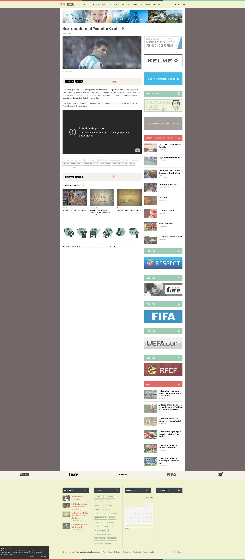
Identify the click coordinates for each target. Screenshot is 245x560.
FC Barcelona (100, 518)
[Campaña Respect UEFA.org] (163, 269)
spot (132, 164)
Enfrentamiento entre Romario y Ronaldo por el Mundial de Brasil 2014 (169, 173)
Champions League (102, 509)
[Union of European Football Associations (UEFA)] (163, 349)
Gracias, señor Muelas (166, 223)
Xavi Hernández (70, 168)
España (114, 514)
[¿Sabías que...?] (121, 238)
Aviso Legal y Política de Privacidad (117, 552)
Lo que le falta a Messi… (167, 210)
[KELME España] (163, 67)
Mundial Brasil (101, 530)
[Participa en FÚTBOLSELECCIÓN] (163, 111)
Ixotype (72, 552)
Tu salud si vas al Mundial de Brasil (170, 236)
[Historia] (108, 238)
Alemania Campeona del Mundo (129, 210)
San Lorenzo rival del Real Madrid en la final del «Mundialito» (79, 515)
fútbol (112, 518)
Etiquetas (170, 138)
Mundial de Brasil (90, 164)
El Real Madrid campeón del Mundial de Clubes (79, 505)
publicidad (105, 164)
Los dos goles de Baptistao (168, 184)
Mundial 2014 (110, 526)
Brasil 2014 (91, 160)
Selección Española (103, 543)
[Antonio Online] (69, 238)
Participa (156, 4)
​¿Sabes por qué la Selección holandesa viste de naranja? (168, 446)
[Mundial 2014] (134, 238)
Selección (112, 539)
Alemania (99, 497)
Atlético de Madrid (103, 501)
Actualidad (115, 4)
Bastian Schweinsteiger (74, 160)
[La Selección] (82, 238)
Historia (125, 4)
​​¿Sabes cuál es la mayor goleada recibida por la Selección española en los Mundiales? (170, 393)
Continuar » (44, 556)
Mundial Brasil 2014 (72, 164)
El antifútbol (163, 197)
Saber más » (33, 556)
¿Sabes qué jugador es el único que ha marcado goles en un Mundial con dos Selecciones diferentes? (170, 407)
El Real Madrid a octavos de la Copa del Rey (79, 525)
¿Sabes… (135, 4)
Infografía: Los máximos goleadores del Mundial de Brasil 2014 (100, 212)
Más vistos (149, 138)
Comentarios (160, 138)
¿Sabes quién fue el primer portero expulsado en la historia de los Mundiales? (170, 433)
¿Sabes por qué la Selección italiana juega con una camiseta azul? (169, 460)
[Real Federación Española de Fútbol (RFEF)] (163, 376)
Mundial (67, 33)
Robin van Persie (120, 164)
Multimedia (145, 4)
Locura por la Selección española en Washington (170, 145)
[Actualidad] (95, 238)
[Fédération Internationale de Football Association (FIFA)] (163, 322)
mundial (134, 160)
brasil (97, 505)
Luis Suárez (115, 160)
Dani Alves (102, 160)
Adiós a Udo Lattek (77, 496)
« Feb (126, 529)
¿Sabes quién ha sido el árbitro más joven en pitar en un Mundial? (170, 419)
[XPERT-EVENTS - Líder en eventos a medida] (163, 85)
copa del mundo (101, 514)
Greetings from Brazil (104, 522)
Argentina (110, 497)
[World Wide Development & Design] (163, 129)
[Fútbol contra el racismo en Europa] (163, 296)
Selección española (99, 4)
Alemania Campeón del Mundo (74, 210)
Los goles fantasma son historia (169, 157)
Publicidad (137, 552)
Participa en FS (148, 552)
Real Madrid (83, 4)
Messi (125, 160)
